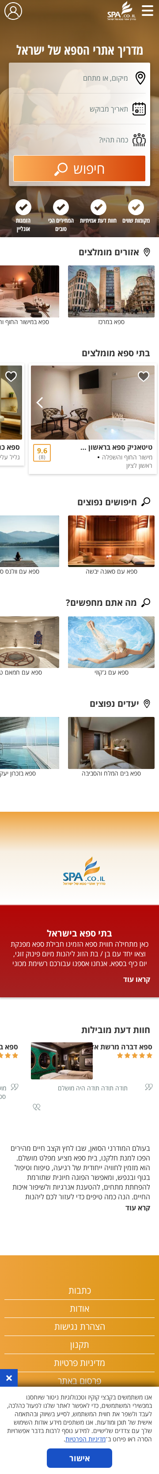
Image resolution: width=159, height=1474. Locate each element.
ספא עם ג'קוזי (112, 672)
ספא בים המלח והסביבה (111, 773)
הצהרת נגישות (79, 1326)
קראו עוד (136, 979)
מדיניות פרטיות (79, 1363)
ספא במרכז (111, 321)
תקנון (79, 1345)
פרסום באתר (79, 1381)
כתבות (79, 1290)
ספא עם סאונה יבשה (111, 571)
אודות (79, 1308)
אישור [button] (79, 1458)
